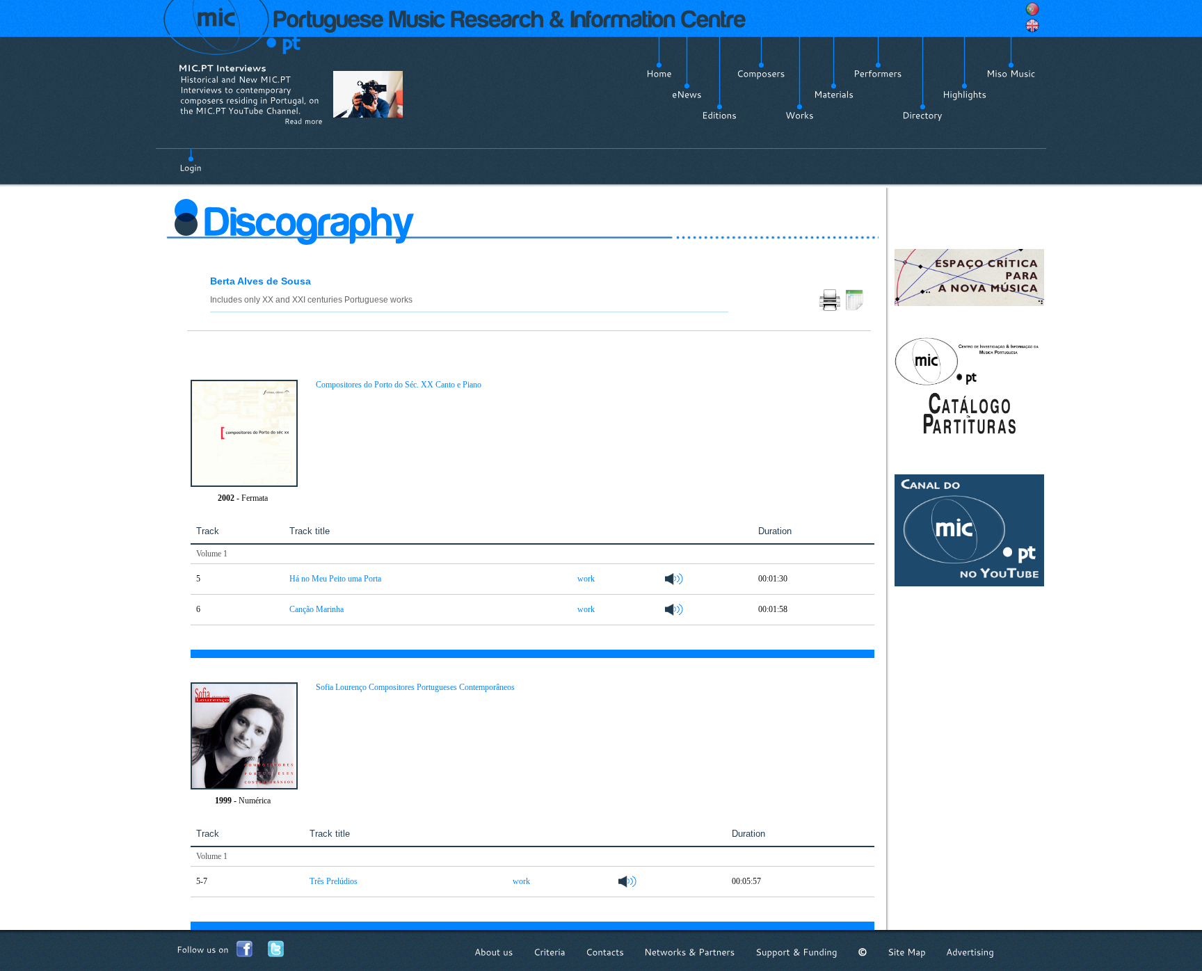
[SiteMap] (907, 952)
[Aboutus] (493, 952)
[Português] (1032, 9)
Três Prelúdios (334, 881)
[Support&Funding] (796, 952)
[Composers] (761, 73)
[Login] (190, 160)
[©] (862, 952)
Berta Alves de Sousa (260, 281)
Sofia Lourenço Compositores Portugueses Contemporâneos (415, 687)
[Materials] (834, 94)
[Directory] (922, 115)
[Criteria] (550, 952)
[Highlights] (964, 94)
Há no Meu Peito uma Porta (335, 579)
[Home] (659, 73)
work (586, 579)
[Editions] (719, 115)
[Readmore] (304, 121)
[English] (1032, 26)
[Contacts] (605, 952)
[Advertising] (970, 952)
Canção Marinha (316, 609)
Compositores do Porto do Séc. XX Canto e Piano (398, 385)
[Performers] (878, 73)
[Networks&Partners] (689, 952)
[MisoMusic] (1011, 73)
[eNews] (687, 94)
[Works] (799, 115)
